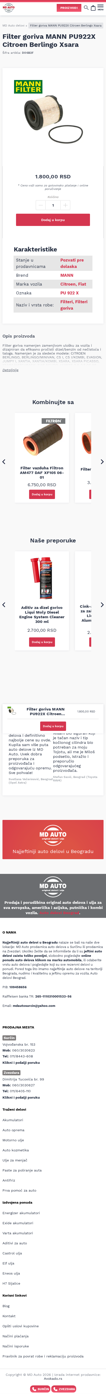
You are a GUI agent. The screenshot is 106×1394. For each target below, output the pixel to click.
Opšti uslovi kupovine (20, 1326)
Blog (5, 1306)
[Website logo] (8, 8)
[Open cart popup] (93, 7)
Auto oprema (13, 1130)
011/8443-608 (21, 1056)
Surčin (43, 1389)
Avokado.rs (53, 1379)
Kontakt (9, 1316)
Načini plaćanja (15, 1336)
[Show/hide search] (86, 7)
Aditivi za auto (14, 1243)
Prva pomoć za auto (19, 1190)
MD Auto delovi (13, 25)
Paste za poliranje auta (22, 1170)
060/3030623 (23, 1050)
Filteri (66, 301)
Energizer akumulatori (21, 1213)
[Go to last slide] (3, 461)
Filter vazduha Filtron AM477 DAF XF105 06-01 (42, 473)
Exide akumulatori (17, 1223)
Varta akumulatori (17, 1233)
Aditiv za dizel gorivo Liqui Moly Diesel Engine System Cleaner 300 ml (42, 614)
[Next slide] (102, 461)
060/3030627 (23, 1085)
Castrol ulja (12, 1253)
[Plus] (65, 205)
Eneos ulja (11, 1273)
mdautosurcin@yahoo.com (34, 1006)
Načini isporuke (15, 1346)
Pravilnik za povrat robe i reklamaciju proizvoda (43, 1356)
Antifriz (8, 1180)
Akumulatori (12, 1120)
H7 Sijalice (11, 1283)
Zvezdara (67, 1389)
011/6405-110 (20, 1091)
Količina (53, 197)
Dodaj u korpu (53, 220)
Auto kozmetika (15, 1150)
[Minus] (41, 205)
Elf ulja (8, 1263)
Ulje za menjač (14, 1160)
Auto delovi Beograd (59, 912)
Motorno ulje (13, 1140)
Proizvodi (69, 8)
